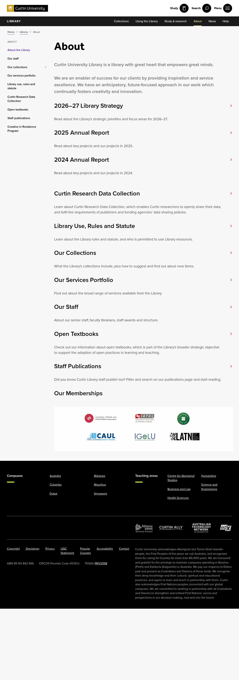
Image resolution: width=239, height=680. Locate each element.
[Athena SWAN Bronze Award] (143, 527)
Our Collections (75, 253)
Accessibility (105, 548)
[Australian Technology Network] (201, 527)
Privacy (50, 548)
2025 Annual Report (81, 132)
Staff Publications (77, 366)
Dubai (53, 493)
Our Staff (66, 307)
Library (14, 21)
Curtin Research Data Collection (97, 193)
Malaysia (99, 475)
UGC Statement (67, 550)
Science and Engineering (209, 486)
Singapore (100, 493)
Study (174, 8)
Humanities (208, 475)
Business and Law (178, 489)
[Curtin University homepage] (27, 8)
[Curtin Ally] (171, 527)
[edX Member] (226, 527)
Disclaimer (32, 548)
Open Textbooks (76, 334)
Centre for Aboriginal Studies (181, 477)
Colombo (56, 484)
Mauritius (100, 484)
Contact (124, 548)
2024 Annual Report (81, 160)
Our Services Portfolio (83, 280)
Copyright (13, 548)
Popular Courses (85, 550)
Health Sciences (178, 498)
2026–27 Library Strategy (88, 106)
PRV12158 (101, 563)
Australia (55, 475)
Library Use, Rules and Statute (94, 226)
